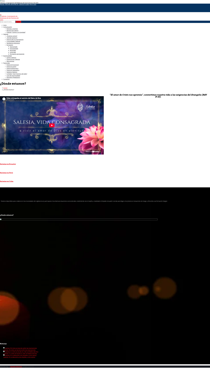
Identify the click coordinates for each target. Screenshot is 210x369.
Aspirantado (13, 47)
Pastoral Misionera (12, 68)
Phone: (8, 4)
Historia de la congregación (15, 39)
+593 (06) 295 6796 (10, 4)
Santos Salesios (11, 57)
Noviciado (13, 50)
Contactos (6, 79)
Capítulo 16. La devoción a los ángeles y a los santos (19, 357)
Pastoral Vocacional (13, 65)
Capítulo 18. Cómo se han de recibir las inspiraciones (19, 350)
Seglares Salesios (12, 72)
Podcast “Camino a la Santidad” (16, 32)
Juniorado (13, 52)
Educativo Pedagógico (13, 77)
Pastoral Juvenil (11, 67)
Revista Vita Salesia (12, 30)
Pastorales (6, 63)
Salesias (5, 34)
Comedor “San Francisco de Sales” (17, 74)
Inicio (5, 25)
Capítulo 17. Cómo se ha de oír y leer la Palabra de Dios (20, 353)
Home (5, 88)
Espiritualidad (7, 56)
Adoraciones (10, 61)
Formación (10, 45)
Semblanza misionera (13, 43)
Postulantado (14, 48)
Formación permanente (17, 54)
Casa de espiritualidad (13, 76)
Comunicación (7, 27)
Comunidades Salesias (13, 41)
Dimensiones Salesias (13, 59)
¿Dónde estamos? (12, 38)
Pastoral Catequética (13, 70)
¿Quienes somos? (12, 36)
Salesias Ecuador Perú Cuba (27, 4)
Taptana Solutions (16, 367)
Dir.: (26, 4)
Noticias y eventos (12, 29)
